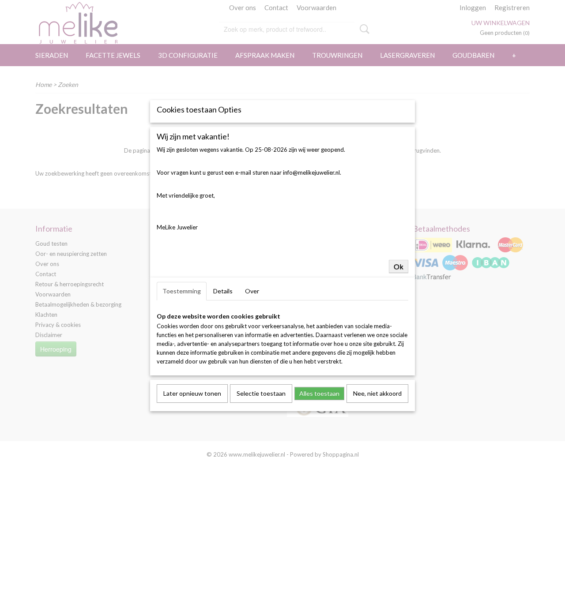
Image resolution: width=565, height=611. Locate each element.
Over (252, 291)
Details (223, 291)
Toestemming (181, 291)
